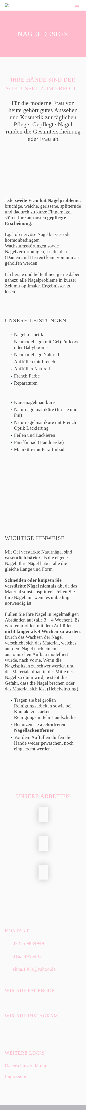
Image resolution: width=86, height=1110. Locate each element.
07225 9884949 (28, 943)
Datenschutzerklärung (26, 1065)
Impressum (15, 1076)
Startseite (54, 12)
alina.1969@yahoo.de (34, 969)
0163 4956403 (27, 956)
